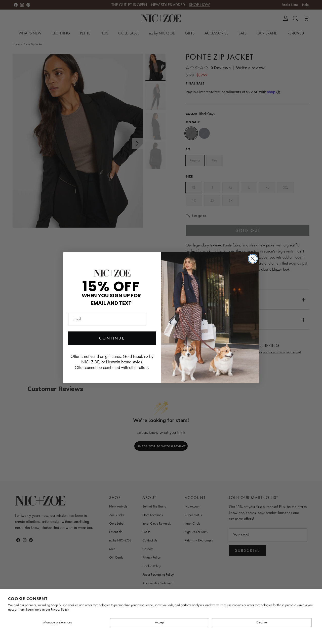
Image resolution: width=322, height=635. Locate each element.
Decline (261, 622)
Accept (160, 622)
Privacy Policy (60, 609)
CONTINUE (112, 338)
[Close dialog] (252, 258)
